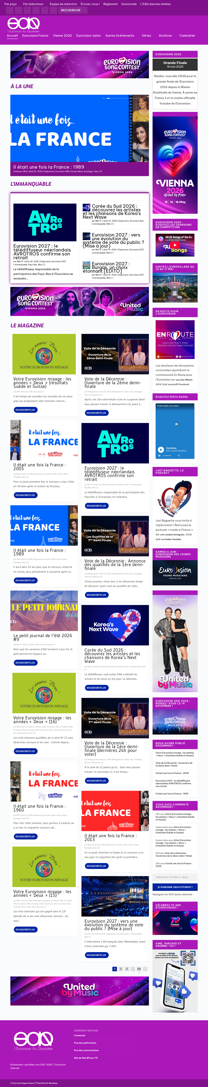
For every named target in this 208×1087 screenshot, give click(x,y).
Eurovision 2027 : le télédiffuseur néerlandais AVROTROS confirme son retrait (42, 251)
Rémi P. (26, 171)
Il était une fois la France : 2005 (39, 466)
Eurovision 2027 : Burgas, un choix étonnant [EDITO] (106, 267)
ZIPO (18, 391)
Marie (18, 474)
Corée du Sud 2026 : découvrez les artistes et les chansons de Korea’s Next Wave (112, 211)
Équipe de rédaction (63, 4)
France (60, 474)
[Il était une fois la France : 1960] (44, 781)
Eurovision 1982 (66, 727)
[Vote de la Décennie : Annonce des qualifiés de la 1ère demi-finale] (115, 536)
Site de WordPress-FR (86, 1058)
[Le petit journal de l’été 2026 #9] (44, 611)
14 (132, 98)
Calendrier (187, 35)
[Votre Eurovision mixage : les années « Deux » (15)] (44, 867)
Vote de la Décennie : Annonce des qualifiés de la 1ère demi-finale (115, 564)
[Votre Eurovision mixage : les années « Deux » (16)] (44, 693)
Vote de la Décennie (92, 395)
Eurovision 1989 (49, 559)
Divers (126, 391)
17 (138, 98)
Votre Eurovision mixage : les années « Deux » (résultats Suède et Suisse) (42, 382)
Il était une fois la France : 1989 (39, 552)
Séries (146, 35)
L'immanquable (78, 171)
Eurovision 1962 (39, 727)
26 (99, 848)
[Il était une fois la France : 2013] (115, 811)
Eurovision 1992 (19, 730)
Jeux (35, 391)
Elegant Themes (28, 1083)
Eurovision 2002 (33, 730)
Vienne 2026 (62, 35)
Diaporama (51, 171)
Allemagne (38, 900)
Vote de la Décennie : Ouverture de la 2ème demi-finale (113, 382)
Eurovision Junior (88, 35)
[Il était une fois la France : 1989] (44, 525)
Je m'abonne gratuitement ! (175, 887)
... (133, 969)
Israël (29, 907)
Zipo (39, 391)
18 (141, 98)
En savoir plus (25, 409)
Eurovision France (35, 35)
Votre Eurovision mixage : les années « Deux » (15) (42, 893)
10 (124, 98)
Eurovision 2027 (59, 261)
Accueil (12, 35)
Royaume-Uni (23, 733)
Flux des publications (85, 1043)
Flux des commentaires (86, 1050)
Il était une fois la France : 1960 (39, 808)
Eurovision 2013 (121, 845)
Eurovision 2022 (59, 730)
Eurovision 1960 (49, 815)
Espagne (46, 900)
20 (145, 98)
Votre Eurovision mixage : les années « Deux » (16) (42, 719)
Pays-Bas (32, 265)
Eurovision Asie (64, 171)
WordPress (53, 1083)
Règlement (110, 4)
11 (126, 98)
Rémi (88, 171)
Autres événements (120, 35)
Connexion (79, 1035)
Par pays (11, 4)
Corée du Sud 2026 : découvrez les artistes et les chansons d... (69, 164)
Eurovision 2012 (46, 730)
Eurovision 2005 (50, 474)
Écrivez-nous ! (90, 4)
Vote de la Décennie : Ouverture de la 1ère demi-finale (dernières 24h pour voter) (112, 748)
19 (143, 98)
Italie (33, 907)
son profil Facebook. (179, 384)
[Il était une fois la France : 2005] (44, 440)
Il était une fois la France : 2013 (111, 837)
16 (136, 98)
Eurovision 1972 (53, 727)
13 (130, 98)
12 (128, 98)
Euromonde (129, 4)
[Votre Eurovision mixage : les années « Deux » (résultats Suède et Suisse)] (44, 354)
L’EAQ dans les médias (155, 4)
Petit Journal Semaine (44, 644)
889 (139, 971)
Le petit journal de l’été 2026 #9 (42, 637)
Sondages (17, 477)
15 (134, 98)
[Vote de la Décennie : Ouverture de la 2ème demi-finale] (115, 354)
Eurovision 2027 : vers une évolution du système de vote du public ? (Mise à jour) (113, 240)
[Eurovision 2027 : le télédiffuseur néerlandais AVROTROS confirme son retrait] (44, 222)
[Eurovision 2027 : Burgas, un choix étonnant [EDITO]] (86, 265)
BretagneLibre (93, 391)
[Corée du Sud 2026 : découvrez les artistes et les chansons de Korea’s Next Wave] (86, 207)
